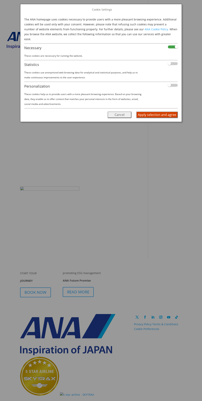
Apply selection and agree (157, 115)
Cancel (119, 115)
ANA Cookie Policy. (157, 29)
